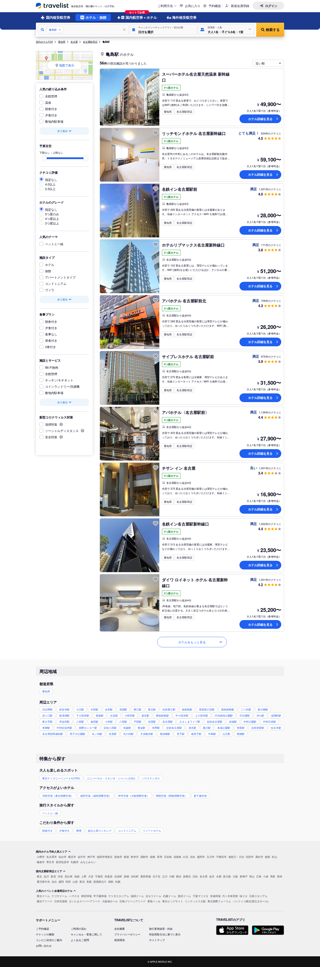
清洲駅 (123, 709)
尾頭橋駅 (165, 734)
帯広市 (50, 862)
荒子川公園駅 (77, 734)
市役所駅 (64, 721)
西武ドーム (184, 896)
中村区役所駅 (64, 727)
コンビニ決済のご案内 (49, 940)
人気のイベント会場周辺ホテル (54, 891)
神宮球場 (86, 896)
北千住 (156, 876)
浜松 (192, 856)
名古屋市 (51, 856)
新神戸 (244, 876)
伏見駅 (113, 734)
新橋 (126, 876)
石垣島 (168, 856)
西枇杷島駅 (227, 709)
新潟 (82, 881)
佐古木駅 (276, 727)
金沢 (211, 876)
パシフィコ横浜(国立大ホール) (250, 901)
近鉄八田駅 (110, 727)
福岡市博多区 (105, 856)
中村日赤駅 (269, 721)
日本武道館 (60, 901)
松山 (274, 856)
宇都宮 (99, 876)
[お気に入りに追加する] (155, 73)
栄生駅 (145, 715)
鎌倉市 (41, 862)
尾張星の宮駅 (207, 709)
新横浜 (187, 876)
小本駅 (109, 721)
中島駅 (212, 734)
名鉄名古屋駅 (214, 721)
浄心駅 (260, 715)
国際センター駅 (88, 727)
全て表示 (62, 131)
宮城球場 (215, 896)
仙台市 (62, 856)
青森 (89, 881)
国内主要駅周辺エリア (49, 871)
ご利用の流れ (78, 928)
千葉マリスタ (200, 896)
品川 (46, 876)
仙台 (54, 881)
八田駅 (80, 721)
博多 (272, 876)
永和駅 (109, 709)
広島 (258, 876)
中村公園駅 (249, 721)
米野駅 (156, 727)
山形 (75, 881)
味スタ (244, 896)
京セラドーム (153, 896)
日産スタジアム (258, 896)
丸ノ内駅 (97, 734)
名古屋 (74, 41)
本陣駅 (46, 727)
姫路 (267, 856)
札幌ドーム (169, 896)
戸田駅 (137, 721)
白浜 (185, 856)
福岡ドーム (137, 896)
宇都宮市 (221, 856)
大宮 (90, 876)
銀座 (126, 856)
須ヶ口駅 (47, 715)
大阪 (235, 876)
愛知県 (61, 41)
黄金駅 (141, 727)
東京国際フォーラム (219, 901)
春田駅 (94, 721)
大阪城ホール (110, 901)
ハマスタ (74, 896)
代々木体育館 (230, 896)
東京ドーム (43, 896)
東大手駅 (47, 721)
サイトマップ (157, 940)
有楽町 (118, 876)
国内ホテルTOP (44, 41)
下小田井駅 (82, 715)
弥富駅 (241, 727)
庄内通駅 (244, 715)
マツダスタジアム (118, 896)
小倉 (265, 876)
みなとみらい (88, 862)
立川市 (210, 856)
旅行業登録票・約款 (161, 928)
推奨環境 (119, 940)
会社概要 (119, 928)
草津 (159, 856)
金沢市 (82, 856)
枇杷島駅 (187, 709)
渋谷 (60, 876)
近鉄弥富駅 (257, 727)
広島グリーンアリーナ (133, 901)
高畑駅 (241, 734)
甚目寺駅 (64, 709)
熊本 (279, 876)
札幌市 (75, 862)
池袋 (76, 876)
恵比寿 (68, 876)
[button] (163, 29)
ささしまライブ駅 (189, 721)
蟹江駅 (137, 709)
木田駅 (94, 709)
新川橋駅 (263, 709)
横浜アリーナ (44, 901)
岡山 (251, 876)
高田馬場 (145, 876)
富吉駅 (152, 709)
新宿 (53, 876)
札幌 (117, 881)
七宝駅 (80, 709)
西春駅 (100, 715)
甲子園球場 (99, 896)
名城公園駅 (223, 727)
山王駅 (226, 734)
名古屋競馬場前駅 (52, 734)
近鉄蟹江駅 (168, 709)
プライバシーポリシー (127, 934)
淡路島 (177, 856)
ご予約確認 (42, 928)
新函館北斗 (99, 881)
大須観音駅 (146, 734)
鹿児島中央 (43, 881)
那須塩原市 (62, 862)
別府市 (250, 856)
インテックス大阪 (195, 901)
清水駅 (192, 727)
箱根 (152, 856)
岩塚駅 (233, 721)
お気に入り (192, 5)
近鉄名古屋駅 (174, 727)
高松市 (259, 856)
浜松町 (135, 876)
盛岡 (61, 881)
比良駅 (114, 715)
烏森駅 (127, 727)
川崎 (171, 876)
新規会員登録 (240, 5)
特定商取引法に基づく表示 (164, 934)
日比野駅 (47, 709)
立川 (164, 876)
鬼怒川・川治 (236, 856)
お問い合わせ (44, 945)
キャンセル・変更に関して (86, 934)
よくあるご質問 (80, 940)
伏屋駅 (152, 721)
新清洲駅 (64, 715)
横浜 (178, 876)
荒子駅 (181, 734)
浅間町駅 (276, 715)
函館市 (144, 856)
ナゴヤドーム (59, 896)
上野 (83, 876)
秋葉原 (109, 876)
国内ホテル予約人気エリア (51, 851)
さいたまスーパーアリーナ (84, 901)
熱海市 (118, 856)
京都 (218, 876)
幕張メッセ (153, 901)
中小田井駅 (182, 715)
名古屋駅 (167, 721)
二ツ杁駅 (246, 709)
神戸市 (91, 856)
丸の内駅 (128, 734)
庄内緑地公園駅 (224, 715)
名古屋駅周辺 (90, 41)
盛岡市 (201, 856)
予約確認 (215, 5)
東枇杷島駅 (162, 715)
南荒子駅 (196, 734)
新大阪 (227, 876)
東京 (39, 876)
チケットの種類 (45, 934)
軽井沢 (135, 856)
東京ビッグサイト (172, 901)
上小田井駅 (201, 715)
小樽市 (41, 856)
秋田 (68, 881)
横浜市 (72, 856)
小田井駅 (130, 715)
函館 (110, 881)
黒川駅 (207, 727)
